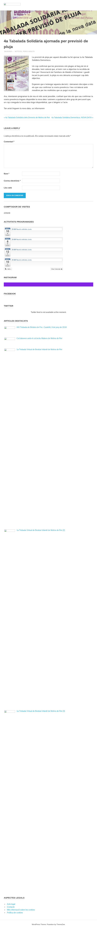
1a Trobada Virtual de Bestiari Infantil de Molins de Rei (39, 349)
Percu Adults (29, 51)
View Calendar (56, 269)
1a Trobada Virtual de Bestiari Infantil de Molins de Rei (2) (41, 530)
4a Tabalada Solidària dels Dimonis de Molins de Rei (27, 118)
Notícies (18, 51)
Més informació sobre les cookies (21, 910)
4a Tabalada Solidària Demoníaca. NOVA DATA (71, 118)
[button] (8, 269)
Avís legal (11, 904)
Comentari (9, 142)
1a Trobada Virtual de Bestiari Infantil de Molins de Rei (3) (41, 711)
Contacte (11, 907)
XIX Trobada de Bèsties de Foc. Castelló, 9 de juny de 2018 (42, 327)
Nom (6, 174)
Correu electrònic (12, 181)
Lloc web (8, 188)
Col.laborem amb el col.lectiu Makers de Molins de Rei (39, 338)
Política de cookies (15, 913)
